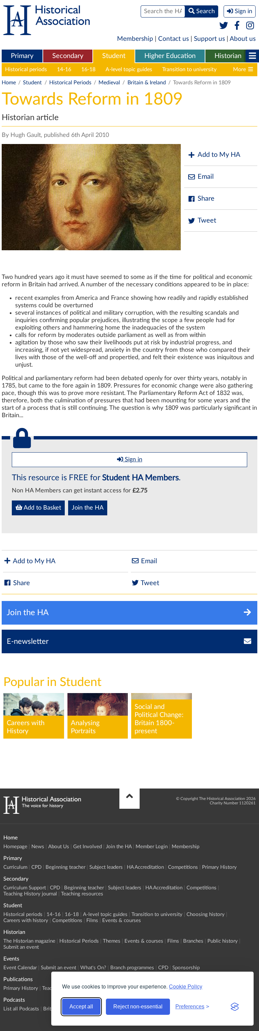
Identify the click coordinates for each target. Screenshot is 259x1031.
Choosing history (205, 914)
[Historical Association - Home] (42, 812)
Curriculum (15, 867)
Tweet (207, 220)
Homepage (15, 846)
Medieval (109, 82)
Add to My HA (219, 154)
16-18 (88, 69)
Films (92, 920)
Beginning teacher (65, 867)
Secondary (67, 56)
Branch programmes (132, 967)
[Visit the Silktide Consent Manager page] (235, 1007)
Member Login (152, 846)
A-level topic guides (129, 69)
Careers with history (25, 920)
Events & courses (121, 920)
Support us (209, 39)
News (37, 846)
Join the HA (88, 508)
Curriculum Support (24, 887)
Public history (222, 941)
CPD (36, 867)
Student (113, 56)
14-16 (64, 69)
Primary (22, 56)
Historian (227, 56)
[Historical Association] (46, 31)
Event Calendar (20, 967)
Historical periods (26, 69)
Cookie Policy (185, 986)
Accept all (81, 1006)
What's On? (93, 967)
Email (206, 176)
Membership (135, 39)
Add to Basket (41, 508)
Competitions (183, 867)
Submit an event (21, 947)
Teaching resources (82, 893)
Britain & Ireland (146, 82)
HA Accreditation (145, 867)
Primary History (219, 867)
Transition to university (189, 69)
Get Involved (87, 846)
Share (206, 198)
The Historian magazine (29, 941)
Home (9, 82)
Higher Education (170, 56)
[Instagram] (250, 26)
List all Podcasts (21, 1008)
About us (243, 39)
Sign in (132, 460)
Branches (193, 941)
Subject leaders (106, 867)
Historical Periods (70, 82)
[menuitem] (22, 56)
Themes (111, 941)
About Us (58, 846)
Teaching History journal (30, 893)
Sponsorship (186, 967)
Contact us (173, 39)
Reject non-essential (138, 1006)
